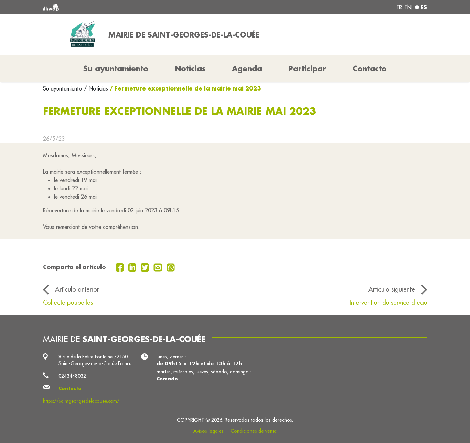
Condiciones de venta (254, 431)
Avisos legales (208, 431)
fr (399, 7)
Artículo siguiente (391, 289)
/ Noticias (96, 88)
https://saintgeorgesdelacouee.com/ (81, 401)
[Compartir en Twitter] (145, 266)
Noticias (190, 68)
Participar (307, 68)
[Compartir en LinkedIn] (133, 266)
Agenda (247, 68)
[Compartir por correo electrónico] (158, 266)
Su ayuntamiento (63, 88)
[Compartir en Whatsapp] (171, 266)
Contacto (370, 68)
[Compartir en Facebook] (120, 266)
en (408, 7)
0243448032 (72, 376)
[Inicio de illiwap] (120, 7)
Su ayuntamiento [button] (115, 68)
